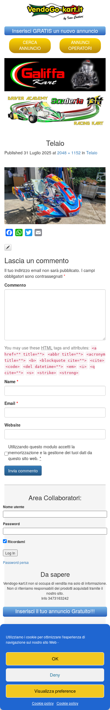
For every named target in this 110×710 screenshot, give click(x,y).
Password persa (16, 562)
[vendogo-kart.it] (55, 10)
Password (11, 523)
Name (11, 381)
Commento (15, 285)
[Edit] (7, 247)
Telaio (91, 152)
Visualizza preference (55, 691)
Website (12, 425)
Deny (55, 675)
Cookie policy (43, 703)
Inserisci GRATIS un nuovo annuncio (55, 30)
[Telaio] (55, 195)
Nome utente (13, 506)
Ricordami (16, 541)
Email (11, 403)
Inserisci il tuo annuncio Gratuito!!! (55, 611)
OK (55, 658)
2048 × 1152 (69, 152)
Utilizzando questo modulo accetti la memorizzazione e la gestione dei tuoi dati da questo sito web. (50, 452)
